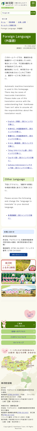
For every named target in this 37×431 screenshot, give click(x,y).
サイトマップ (18, 342)
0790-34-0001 (13, 394)
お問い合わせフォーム (18, 254)
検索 (33, 13)
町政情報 (12, 22)
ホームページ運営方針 (8, 25)
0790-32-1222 (8, 415)
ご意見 (20, 325)
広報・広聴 (22, 22)
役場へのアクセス (18, 331)
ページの (30, 315)
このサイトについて (18, 337)
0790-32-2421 (23, 412)
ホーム (3, 22)
